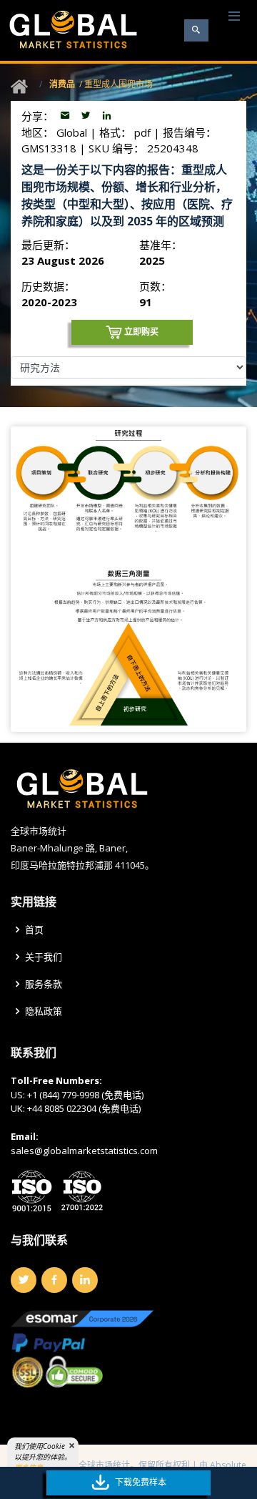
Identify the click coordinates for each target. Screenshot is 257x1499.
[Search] (196, 30)
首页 (34, 929)
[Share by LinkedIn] (107, 116)
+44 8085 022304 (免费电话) (84, 1108)
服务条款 (43, 984)
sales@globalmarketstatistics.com (84, 1150)
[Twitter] (23, 1280)
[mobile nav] (234, 16)
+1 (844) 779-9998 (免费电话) (85, 1094)
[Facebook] (54, 1280)
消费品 (62, 84)
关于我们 (43, 957)
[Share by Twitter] (87, 116)
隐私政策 (43, 1011)
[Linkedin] (85, 1280)
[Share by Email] (66, 116)
